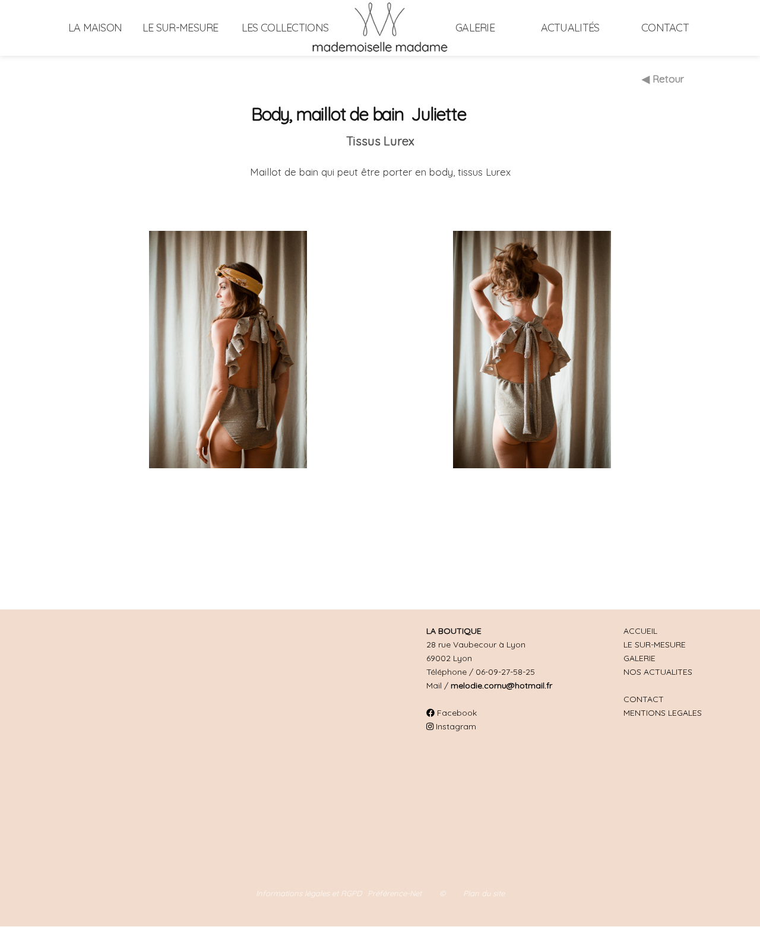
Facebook (456, 712)
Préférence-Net (395, 893)
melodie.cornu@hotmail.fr (501, 685)
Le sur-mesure (180, 27)
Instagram (454, 726)
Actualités (570, 27)
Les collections (285, 27)
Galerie (475, 27)
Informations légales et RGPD (309, 893)
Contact (665, 27)
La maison (95, 27)
